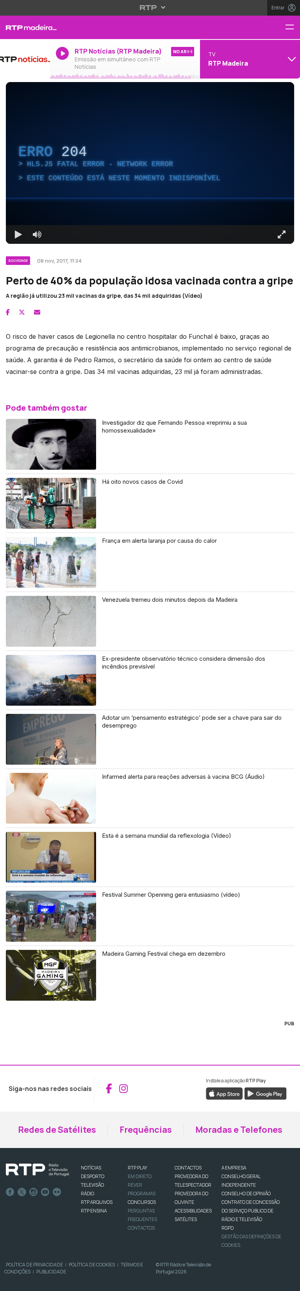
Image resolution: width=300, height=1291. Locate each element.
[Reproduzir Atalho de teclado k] (12, 1281)
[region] (150, 645)
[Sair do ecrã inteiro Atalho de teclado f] (287, 1281)
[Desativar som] (31, 1281)
